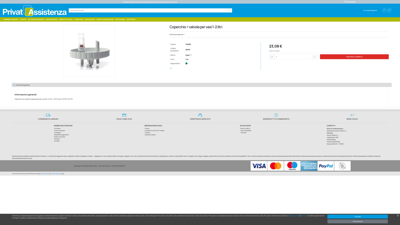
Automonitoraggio (36, 19)
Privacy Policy (45, 173)
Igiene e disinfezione (105, 19)
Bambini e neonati (11, 19)
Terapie (23, 19)
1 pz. (187, 59)
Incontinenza (52, 19)
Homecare (78, 19)
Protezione (120, 19)
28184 (187, 50)
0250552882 (351, 2)
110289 (188, 44)
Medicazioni (90, 19)
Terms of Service (56, 173)
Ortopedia (131, 19)
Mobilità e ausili (66, 19)
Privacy (304, 216)
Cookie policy (294, 216)
